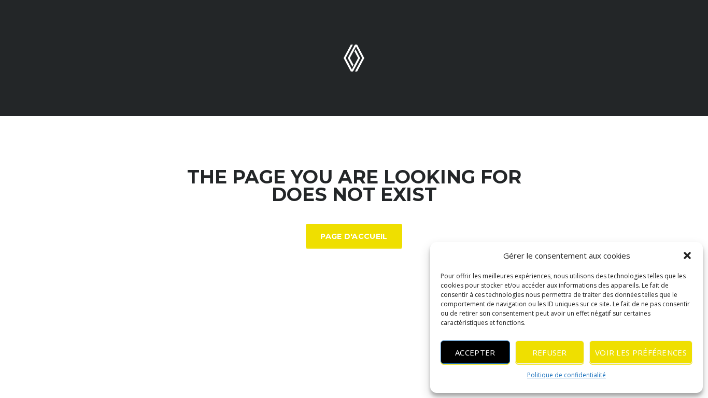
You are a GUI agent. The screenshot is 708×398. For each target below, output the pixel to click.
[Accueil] (354, 57)
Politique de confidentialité (566, 375)
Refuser (549, 352)
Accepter (475, 352)
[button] (687, 255)
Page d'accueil (353, 236)
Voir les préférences (641, 352)
